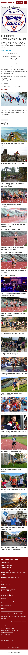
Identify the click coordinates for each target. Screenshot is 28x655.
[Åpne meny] (25, 2)
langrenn (5, 120)
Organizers (23, 621)
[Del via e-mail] (16, 59)
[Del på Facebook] (11, 59)
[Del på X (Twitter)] (14, 59)
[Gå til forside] (7, 2)
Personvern (3, 637)
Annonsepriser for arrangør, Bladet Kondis (11, 613)
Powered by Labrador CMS (14, 652)
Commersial (17, 621)
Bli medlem (19, 2)
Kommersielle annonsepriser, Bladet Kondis (11, 611)
